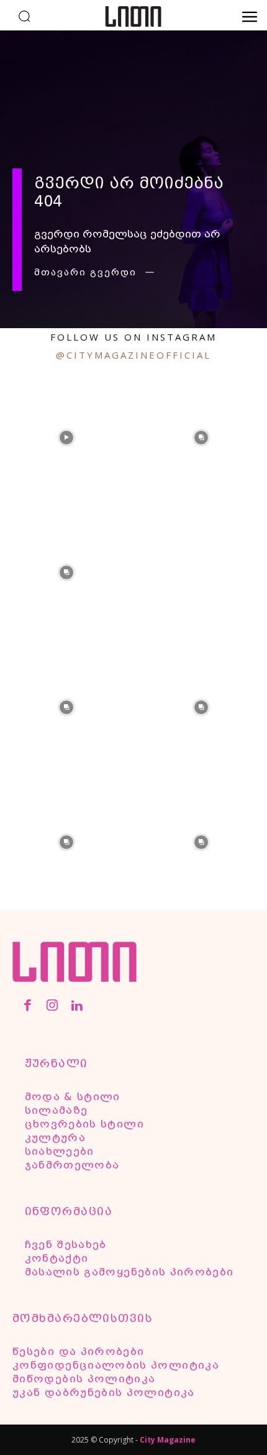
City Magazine (168, 1439)
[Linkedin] (77, 1007)
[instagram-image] (66, 436)
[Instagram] (52, 1007)
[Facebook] (28, 1007)
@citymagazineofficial (133, 355)
